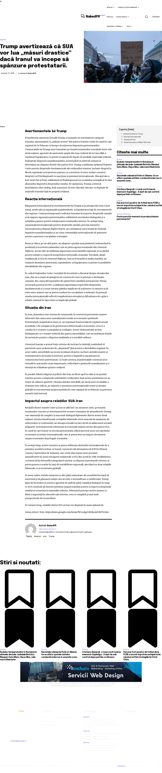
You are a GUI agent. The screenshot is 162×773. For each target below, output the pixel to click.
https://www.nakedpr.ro (47, 529)
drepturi (37, 536)
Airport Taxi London (90, 683)
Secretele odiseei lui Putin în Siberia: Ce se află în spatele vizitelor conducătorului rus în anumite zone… (139, 178)
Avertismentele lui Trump (133, 134)
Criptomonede (87, 685)
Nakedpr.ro (122, 766)
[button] (146, 16)
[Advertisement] (81, 100)
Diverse (3, 40)
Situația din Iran (130, 139)
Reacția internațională (132, 137)
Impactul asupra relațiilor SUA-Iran (137, 142)
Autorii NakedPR (28, 73)
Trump (51, 536)
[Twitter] (2, 138)
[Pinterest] (2, 143)
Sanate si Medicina (124, 214)
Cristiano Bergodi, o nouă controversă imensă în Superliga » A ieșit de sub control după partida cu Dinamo (138, 191)
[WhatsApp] (2, 149)
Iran (44, 536)
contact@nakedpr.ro (18, 741)
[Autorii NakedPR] (30, 529)
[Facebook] (2, 132)
